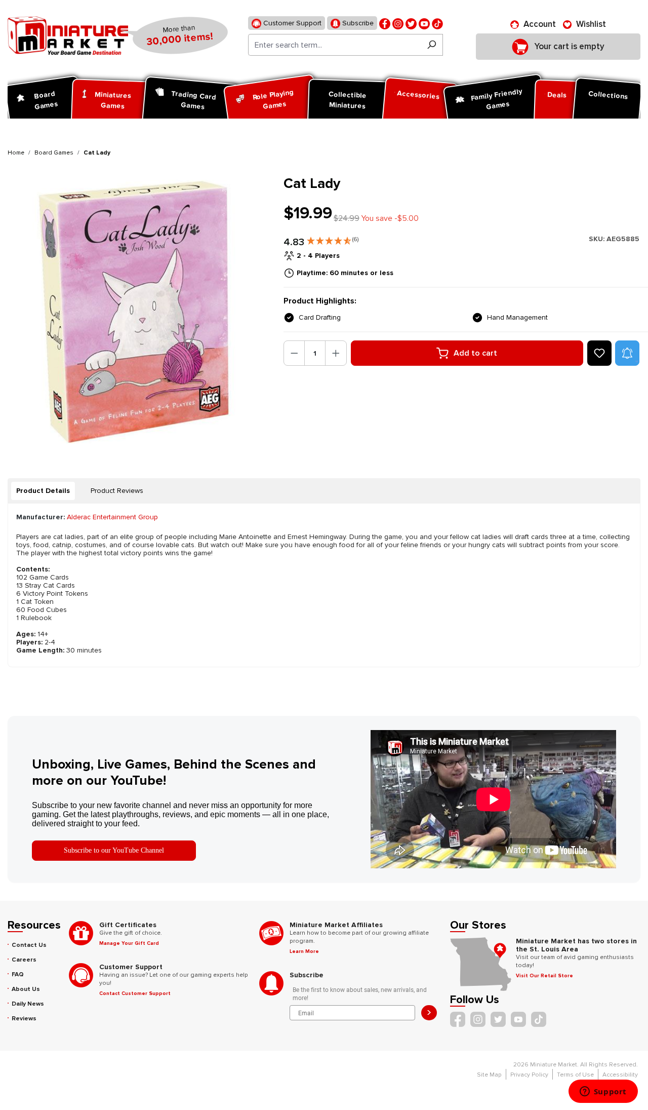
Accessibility (620, 1075)
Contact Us (29, 945)
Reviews (24, 1018)
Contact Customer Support (135, 993)
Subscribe (357, 23)
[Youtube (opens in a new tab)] (424, 23)
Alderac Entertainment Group (112, 517)
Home (16, 153)
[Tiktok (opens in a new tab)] (437, 23)
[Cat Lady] (139, 311)
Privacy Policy (529, 1075)
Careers (24, 960)
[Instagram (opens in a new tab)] (397, 23)
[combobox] (334, 45)
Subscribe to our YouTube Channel (114, 850)
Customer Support (291, 23)
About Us (26, 989)
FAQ (18, 974)
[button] (332, 238)
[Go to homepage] (68, 35)
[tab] (43, 491)
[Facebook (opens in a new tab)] (384, 23)
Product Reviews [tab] (117, 490)
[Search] (431, 45)
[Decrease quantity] (294, 353)
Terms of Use (575, 1075)
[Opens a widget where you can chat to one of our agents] (603, 1092)
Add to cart (475, 353)
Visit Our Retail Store (544, 976)
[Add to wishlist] (599, 353)
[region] (139, 311)
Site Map (489, 1075)
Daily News (28, 1004)
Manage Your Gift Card (129, 943)
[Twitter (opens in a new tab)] (411, 23)
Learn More (304, 951)
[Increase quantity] (336, 353)
